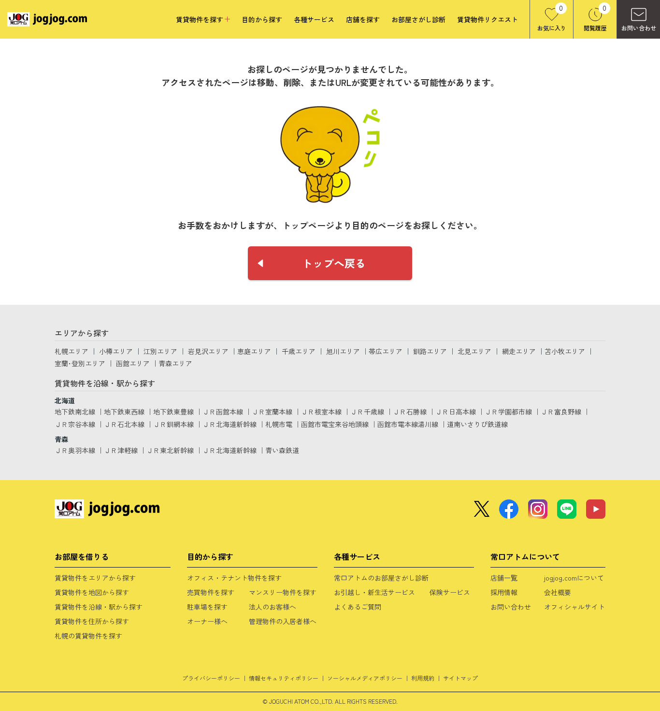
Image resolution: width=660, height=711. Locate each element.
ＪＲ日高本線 (455, 411)
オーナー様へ (207, 621)
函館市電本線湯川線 (407, 424)
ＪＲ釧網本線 (173, 424)
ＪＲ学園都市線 (508, 411)
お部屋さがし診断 (418, 19)
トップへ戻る (334, 262)
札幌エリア (71, 351)
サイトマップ (460, 678)
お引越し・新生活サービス (374, 592)
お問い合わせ (510, 606)
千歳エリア (299, 351)
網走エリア (519, 351)
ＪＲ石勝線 (410, 411)
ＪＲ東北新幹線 (170, 450)
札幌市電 (278, 424)
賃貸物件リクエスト (487, 19)
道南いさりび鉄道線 (477, 424)
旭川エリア (343, 351)
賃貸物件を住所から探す (92, 621)
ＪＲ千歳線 (367, 411)
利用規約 (422, 678)
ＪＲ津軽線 (121, 450)
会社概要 (557, 592)
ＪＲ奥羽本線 (75, 450)
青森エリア (175, 363)
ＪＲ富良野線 (561, 411)
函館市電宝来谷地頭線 (335, 424)
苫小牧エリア (565, 351)
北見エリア (474, 351)
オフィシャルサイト (574, 606)
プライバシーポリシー (211, 678)
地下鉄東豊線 (173, 411)
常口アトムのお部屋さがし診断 (381, 578)
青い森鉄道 (282, 450)
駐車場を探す (207, 606)
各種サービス (314, 19)
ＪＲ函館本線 (222, 411)
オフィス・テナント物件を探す (234, 578)
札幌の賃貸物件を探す (88, 635)
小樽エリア (116, 351)
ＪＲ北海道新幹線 (229, 424)
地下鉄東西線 (124, 411)
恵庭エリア (254, 351)
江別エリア (160, 351)
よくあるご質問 (357, 606)
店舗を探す (363, 19)
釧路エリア (430, 351)
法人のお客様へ (272, 606)
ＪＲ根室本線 (321, 411)
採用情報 (503, 592)
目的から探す (262, 19)
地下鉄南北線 (75, 411)
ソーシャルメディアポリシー (364, 678)
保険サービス (450, 592)
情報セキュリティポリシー (283, 678)
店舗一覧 (503, 578)
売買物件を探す (210, 592)
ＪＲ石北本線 (124, 424)
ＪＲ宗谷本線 (75, 424)
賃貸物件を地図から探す (92, 592)
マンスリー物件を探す (282, 592)
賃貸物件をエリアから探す (95, 578)
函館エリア (133, 363)
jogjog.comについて (574, 578)
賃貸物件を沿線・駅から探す (99, 606)
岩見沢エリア (208, 351)
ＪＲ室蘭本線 (272, 411)
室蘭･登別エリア (80, 363)
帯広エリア (385, 351)
